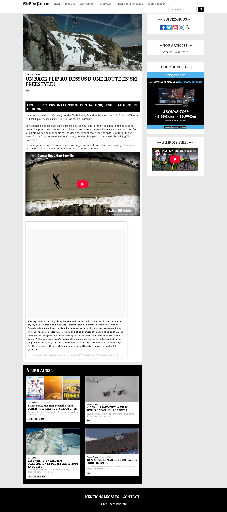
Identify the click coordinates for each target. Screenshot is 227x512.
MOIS (177, 52)
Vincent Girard (34, 403)
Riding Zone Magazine (130, 3)
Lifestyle (105, 3)
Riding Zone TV (157, 3)
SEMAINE (167, 52)
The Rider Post (33, 74)
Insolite (70, 3)
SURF (41, 419)
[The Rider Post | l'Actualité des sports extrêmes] (36, 4)
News (57, 3)
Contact (131, 496)
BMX (31, 419)
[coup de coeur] (175, 100)
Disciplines (86, 3)
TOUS (185, 52)
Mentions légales (102, 496)
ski (27, 90)
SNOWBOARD (39, 476)
